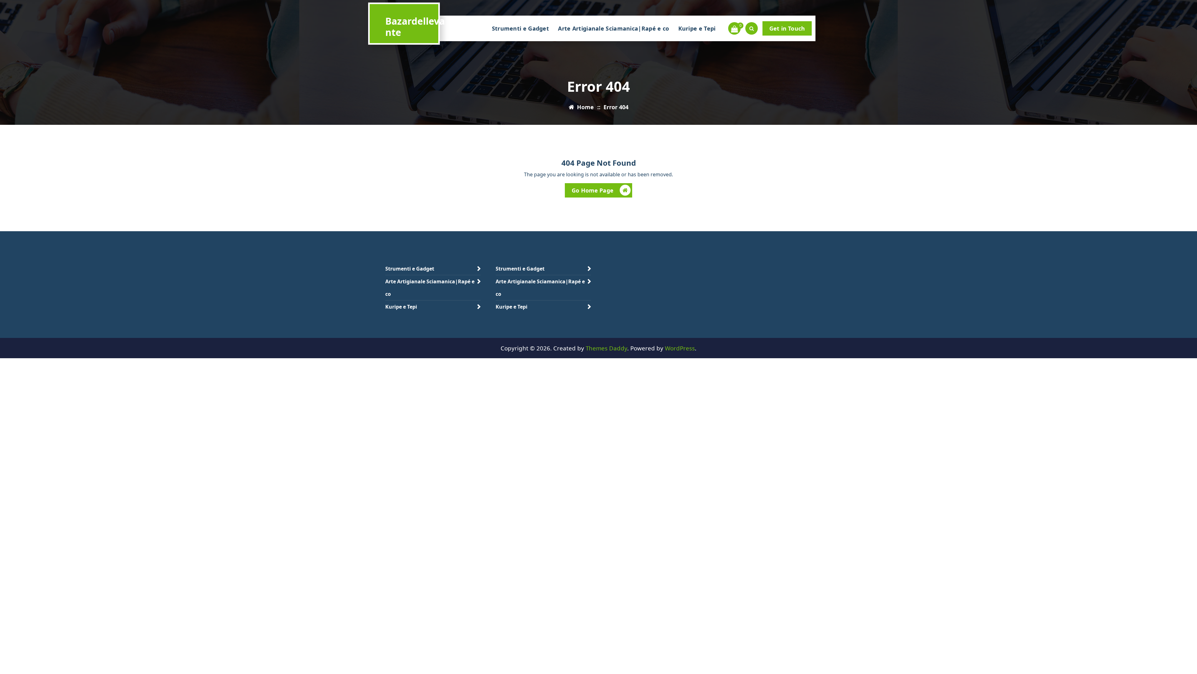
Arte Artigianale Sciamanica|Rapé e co (613, 28)
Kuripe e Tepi (697, 28)
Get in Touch (787, 28)
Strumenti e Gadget (520, 28)
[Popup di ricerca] (751, 28)
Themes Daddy (606, 348)
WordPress (680, 348)
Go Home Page (592, 190)
